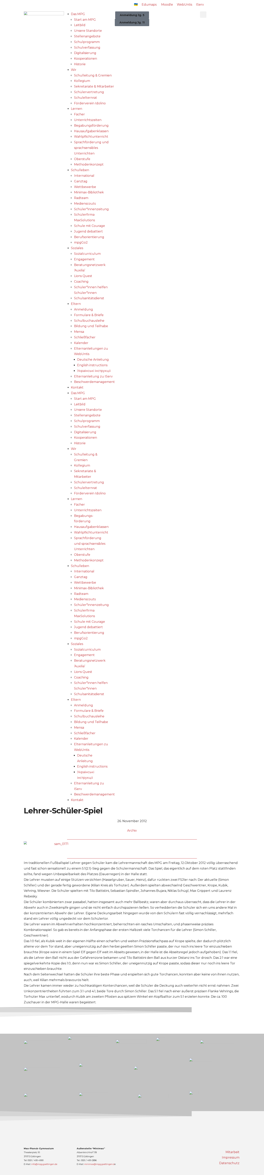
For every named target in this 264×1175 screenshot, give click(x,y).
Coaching (81, 281)
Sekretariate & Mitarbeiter (94, 86)
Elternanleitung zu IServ (93, 376)
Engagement (84, 259)
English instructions (92, 365)
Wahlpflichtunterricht (91, 136)
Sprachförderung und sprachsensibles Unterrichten (91, 147)
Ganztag (80, 181)
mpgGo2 (81, 242)
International (84, 176)
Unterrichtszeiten (87, 120)
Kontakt (77, 387)
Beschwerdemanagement (94, 382)
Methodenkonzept (89, 164)
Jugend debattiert (88, 231)
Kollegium (82, 81)
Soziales (77, 248)
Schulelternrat (85, 97)
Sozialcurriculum (87, 254)
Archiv (132, 830)
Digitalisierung (85, 53)
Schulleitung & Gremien (93, 75)
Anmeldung (83, 309)
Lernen (76, 109)
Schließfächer (84, 337)
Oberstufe (82, 159)
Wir (73, 70)
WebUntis (184, 4)
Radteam (81, 198)
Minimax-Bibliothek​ (89, 192)
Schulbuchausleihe (89, 320)
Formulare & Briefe (89, 315)
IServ (200, 4)
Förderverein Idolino (90, 103)
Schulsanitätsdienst (89, 298)
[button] (203, 14)
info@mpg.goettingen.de (44, 1164)
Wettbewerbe (85, 187)
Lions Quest (83, 276)
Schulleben (80, 170)
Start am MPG (85, 19)
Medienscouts (85, 203)
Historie (80, 64)
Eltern (76, 304)
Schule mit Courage (89, 226)
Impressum (230, 1157)
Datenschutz (229, 1163)
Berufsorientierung (89, 237)
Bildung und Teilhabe (91, 326)
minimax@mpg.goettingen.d (99, 1164)
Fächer (79, 114)
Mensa (79, 332)
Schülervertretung (89, 92)
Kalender (81, 343)
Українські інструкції (94, 371)
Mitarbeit (232, 1152)
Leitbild (79, 25)
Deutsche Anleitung (93, 359)
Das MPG (78, 14)
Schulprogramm (87, 42)
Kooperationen (85, 58)
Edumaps (149, 4)
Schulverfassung (87, 47)
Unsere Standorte (88, 31)
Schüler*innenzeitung (91, 209)
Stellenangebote (87, 36)
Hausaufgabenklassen (91, 131)
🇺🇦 (136, 4)
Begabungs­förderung (91, 125)
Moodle (167, 4)
